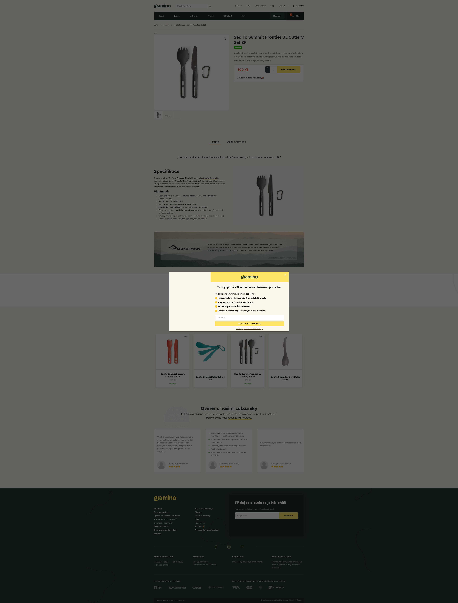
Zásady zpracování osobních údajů (249, 329)
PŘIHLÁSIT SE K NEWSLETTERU (249, 324)
